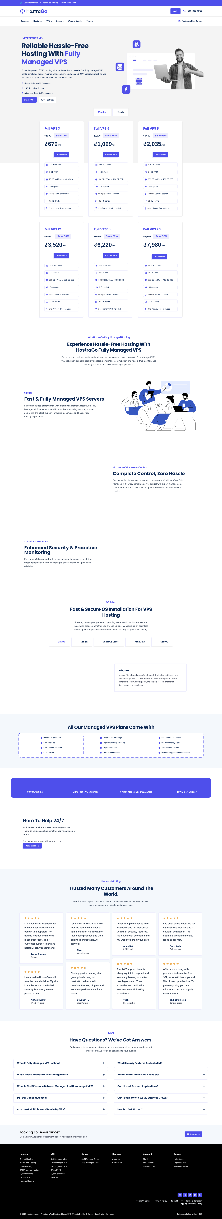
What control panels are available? (138, 1074)
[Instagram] (185, 1195)
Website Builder (75, 21)
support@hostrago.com (75, 1136)
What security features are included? (139, 1063)
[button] (61, 1063)
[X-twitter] (195, 1195)
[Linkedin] (190, 1195)
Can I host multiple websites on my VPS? (41, 1109)
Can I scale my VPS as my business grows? (142, 1097)
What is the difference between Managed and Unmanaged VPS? (55, 1086)
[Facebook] (180, 1195)
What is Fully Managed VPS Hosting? (38, 1063)
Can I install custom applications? (137, 1086)
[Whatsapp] (200, 1195)
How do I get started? (130, 1109)
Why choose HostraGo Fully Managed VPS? (42, 1074)
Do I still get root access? (32, 1097)
